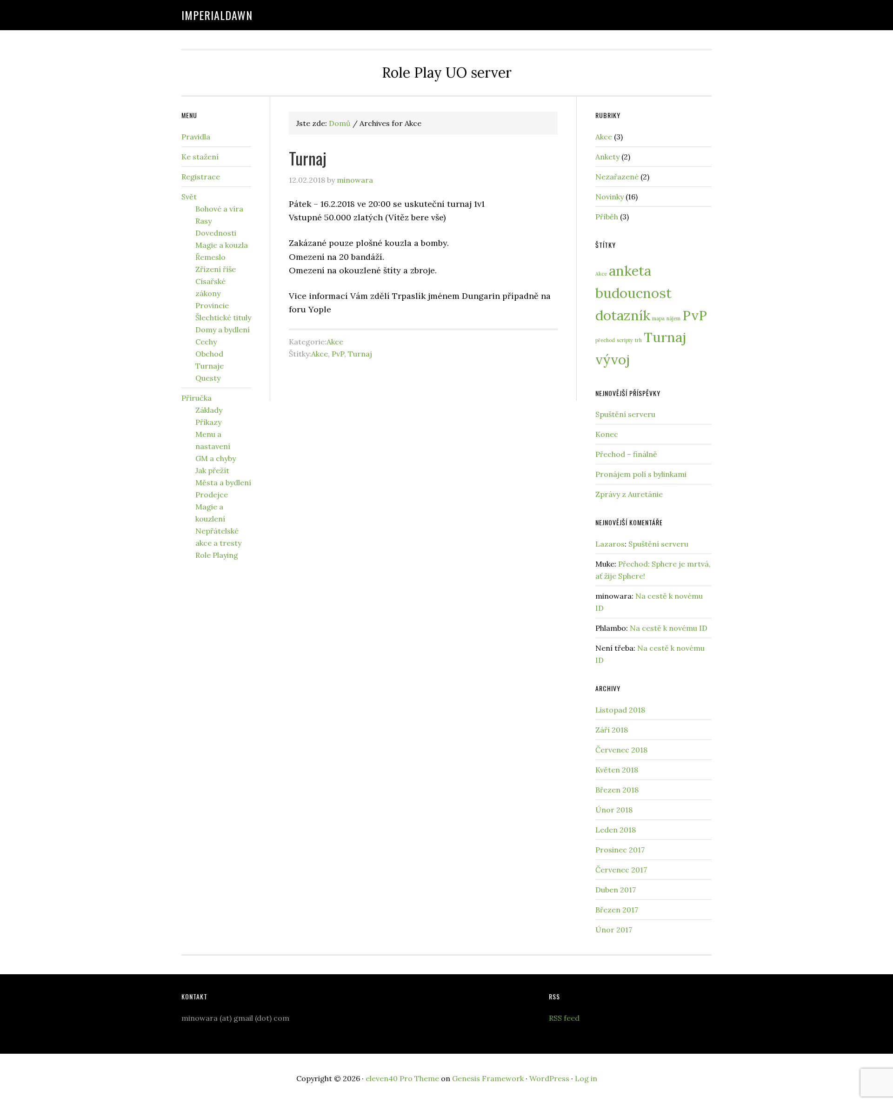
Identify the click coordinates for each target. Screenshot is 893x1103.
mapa (658, 318)
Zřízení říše (215, 269)
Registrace (200, 176)
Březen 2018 (617, 789)
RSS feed (564, 1018)
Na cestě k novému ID (668, 628)
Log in (586, 1078)
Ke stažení (200, 156)
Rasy (203, 220)
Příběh (606, 216)
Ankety (607, 156)
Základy (208, 410)
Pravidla (195, 136)
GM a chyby (215, 458)
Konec (606, 434)
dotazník (622, 315)
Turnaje (209, 365)
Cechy (206, 341)
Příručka (196, 398)
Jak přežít (212, 470)
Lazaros (610, 543)
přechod (605, 340)
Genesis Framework (488, 1078)
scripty (625, 340)
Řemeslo (210, 257)
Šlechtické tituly (223, 317)
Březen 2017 (616, 909)
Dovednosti (215, 233)
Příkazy (208, 422)
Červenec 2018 (621, 749)
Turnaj (308, 157)
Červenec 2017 (621, 869)
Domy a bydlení (222, 329)
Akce (335, 341)
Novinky (609, 196)
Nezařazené (617, 176)
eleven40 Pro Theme (402, 1078)
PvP (338, 353)
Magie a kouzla (221, 245)
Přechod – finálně (626, 454)
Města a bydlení (223, 482)
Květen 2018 (616, 769)
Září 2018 (611, 729)
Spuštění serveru (625, 414)
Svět (189, 196)
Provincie (212, 305)
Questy (207, 378)
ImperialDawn (217, 15)
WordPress (549, 1078)
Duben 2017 (615, 889)
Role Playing (216, 555)
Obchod (209, 353)
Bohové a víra (219, 208)
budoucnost (633, 293)
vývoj (612, 359)
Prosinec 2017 (620, 849)
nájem (673, 318)
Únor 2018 (614, 809)
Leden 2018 (615, 829)
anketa (630, 270)
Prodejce (211, 494)
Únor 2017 (613, 929)
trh (638, 340)
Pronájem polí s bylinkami (640, 474)
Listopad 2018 (620, 709)
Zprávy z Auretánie (629, 494)
